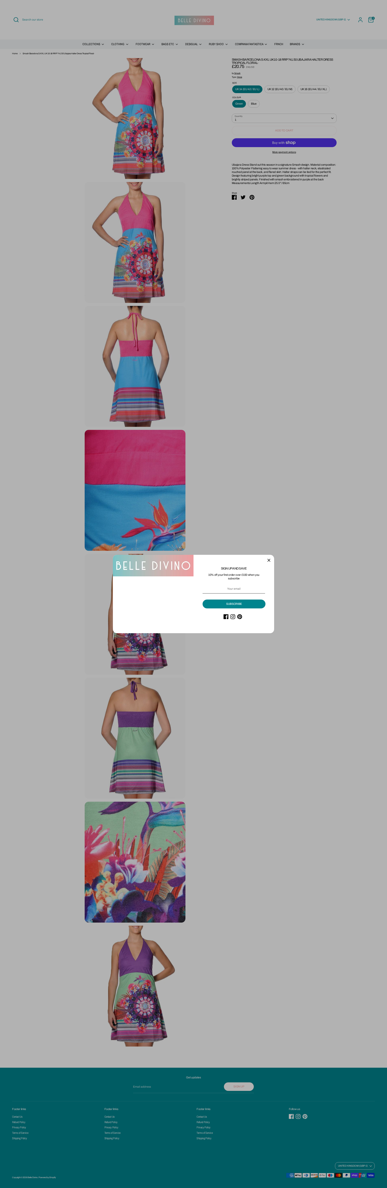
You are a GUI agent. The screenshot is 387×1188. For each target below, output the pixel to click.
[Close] (268, 560)
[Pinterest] (239, 616)
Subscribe (234, 603)
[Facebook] (226, 616)
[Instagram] (232, 616)
